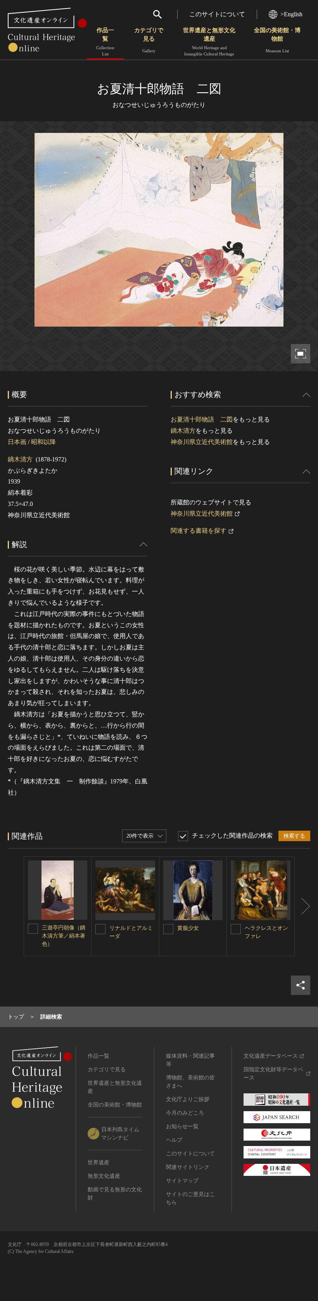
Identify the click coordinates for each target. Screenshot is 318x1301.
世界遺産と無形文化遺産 (209, 41)
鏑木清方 (20, 459)
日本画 (17, 442)
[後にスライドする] (302, 906)
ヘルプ (174, 1140)
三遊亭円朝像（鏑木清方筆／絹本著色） (63, 936)
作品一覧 (105, 41)
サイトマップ (182, 1181)
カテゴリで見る (148, 40)
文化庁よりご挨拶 (187, 1099)
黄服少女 (188, 928)
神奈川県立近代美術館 (202, 442)
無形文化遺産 (104, 1176)
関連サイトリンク (187, 1167)
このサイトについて (217, 14)
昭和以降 (43, 442)
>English (291, 14)
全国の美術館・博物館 (277, 40)
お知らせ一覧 (182, 1126)
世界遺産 (98, 1162)
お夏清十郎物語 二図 (202, 419)
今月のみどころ (185, 1113)
